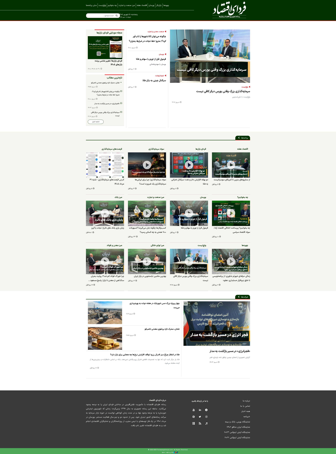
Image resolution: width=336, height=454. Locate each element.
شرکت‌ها (244, 297)
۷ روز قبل (215, 285)
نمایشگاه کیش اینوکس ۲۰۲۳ (237, 432)
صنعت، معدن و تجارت (156, 31)
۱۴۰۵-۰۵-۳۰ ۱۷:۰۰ (94, 69)
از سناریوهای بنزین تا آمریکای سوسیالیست (232, 179)
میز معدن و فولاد (114, 245)
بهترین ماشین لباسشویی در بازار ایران (150, 276)
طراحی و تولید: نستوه (167, 452)
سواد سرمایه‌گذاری (156, 149)
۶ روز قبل (215, 184)
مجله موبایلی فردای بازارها (109, 33)
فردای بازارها (201, 149)
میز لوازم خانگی (157, 245)
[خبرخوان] (200, 423)
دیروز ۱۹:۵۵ (91, 87)
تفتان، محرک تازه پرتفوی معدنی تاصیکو (105, 83)
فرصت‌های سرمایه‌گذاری (112, 149)
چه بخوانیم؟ (242, 197)
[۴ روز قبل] (147, 165)
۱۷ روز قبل (89, 285)
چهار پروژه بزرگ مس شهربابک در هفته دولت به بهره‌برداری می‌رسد (155, 305)
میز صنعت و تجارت (127, 5)
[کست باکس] (206, 423)
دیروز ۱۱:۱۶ (129, 314)
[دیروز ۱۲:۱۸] (210, 56)
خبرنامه (246, 416)
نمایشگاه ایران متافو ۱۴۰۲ (238, 427)
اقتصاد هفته (142, 5)
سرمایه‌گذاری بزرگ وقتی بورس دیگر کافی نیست (223, 91)
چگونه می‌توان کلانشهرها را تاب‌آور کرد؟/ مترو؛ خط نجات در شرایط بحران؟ (147, 39)
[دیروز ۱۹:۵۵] (105, 338)
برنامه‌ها (244, 138)
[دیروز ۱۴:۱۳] (216, 323)
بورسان (151, 5)
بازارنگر (159, 5)
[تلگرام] (206, 410)
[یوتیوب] (193, 410)
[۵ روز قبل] (105, 165)
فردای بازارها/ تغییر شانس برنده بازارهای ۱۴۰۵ (108, 62)
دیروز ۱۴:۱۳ (92, 108)
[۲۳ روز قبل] (147, 213)
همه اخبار (245, 411)
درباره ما (246, 400)
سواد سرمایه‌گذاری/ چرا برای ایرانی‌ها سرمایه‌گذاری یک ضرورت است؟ (150, 182)
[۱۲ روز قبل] (147, 261)
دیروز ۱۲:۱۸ (175, 102)
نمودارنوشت (159, 75)
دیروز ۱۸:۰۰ (131, 48)
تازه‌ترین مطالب (114, 78)
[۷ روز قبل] (231, 261)
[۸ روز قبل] (189, 165)
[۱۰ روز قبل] (231, 213)
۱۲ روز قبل (131, 281)
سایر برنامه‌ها (91, 5)
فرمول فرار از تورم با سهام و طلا (151, 59)
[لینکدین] (200, 410)
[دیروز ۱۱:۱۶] (105, 312)
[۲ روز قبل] (189, 213)
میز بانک (118, 197)
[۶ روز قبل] (105, 47)
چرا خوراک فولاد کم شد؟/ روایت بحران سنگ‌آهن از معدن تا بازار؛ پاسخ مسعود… (106, 278)
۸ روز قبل (173, 189)
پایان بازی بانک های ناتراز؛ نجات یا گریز (107, 228)
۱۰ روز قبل (215, 237)
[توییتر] (200, 417)
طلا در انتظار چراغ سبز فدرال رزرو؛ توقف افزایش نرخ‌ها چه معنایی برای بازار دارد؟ (145, 354)
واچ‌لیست (102, 5)
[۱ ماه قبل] (105, 213)
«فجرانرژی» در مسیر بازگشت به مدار (107, 103)
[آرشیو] (193, 423)
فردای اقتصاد (225, 10)
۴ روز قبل (131, 189)
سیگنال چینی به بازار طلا (154, 80)
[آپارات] (193, 417)
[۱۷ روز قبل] (105, 261)
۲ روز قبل (131, 69)
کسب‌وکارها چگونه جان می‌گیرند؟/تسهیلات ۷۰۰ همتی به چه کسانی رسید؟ (147, 230)
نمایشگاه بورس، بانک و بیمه (237, 421)
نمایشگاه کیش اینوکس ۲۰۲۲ (237, 437)
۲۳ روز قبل (131, 237)
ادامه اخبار (95, 122)
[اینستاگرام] (206, 417)
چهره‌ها (166, 5)
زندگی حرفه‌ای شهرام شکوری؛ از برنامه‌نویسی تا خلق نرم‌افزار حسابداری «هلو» (231, 278)
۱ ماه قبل (89, 232)
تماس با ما (245, 406)
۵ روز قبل (89, 189)
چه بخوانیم (112, 5)
